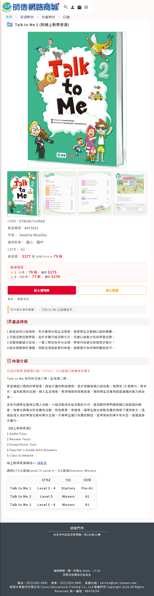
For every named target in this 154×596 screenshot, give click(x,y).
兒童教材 (48, 16)
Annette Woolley (33, 235)
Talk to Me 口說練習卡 (57, 309)
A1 (23, 249)
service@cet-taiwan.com (118, 583)
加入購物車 (42, 290)
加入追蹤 (112, 290)
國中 (40, 242)
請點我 (42, 463)
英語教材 (27, 16)
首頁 (9, 16)
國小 (29, 242)
